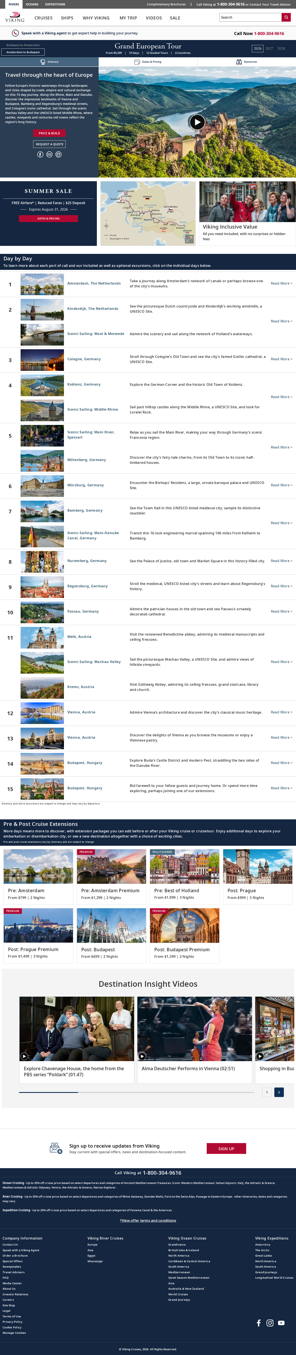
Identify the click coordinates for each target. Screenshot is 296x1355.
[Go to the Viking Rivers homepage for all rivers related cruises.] (14, 16)
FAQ (5, 1278)
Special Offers (13, 1261)
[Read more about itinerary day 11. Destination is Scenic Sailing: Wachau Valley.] (148, 663)
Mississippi (95, 1261)
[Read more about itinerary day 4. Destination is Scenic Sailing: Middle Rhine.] (148, 411)
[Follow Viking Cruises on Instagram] (270, 1323)
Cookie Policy (12, 1327)
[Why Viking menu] (116, 18)
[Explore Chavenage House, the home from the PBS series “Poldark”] (77, 1029)
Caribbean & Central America (189, 1261)
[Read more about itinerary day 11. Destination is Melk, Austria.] (148, 637)
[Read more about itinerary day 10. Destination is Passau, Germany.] (148, 612)
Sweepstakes (12, 1267)
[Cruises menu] (58, 18)
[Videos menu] (167, 18)
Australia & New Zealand (186, 1289)
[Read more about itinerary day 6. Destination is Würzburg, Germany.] (148, 486)
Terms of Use (12, 1316)
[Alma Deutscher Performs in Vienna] (194, 1029)
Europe (93, 1244)
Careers (8, 1300)
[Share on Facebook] (40, 154)
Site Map (9, 1305)
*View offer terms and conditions (148, 1220)
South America (178, 1267)
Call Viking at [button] (244, 4)
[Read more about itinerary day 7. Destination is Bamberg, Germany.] (148, 511)
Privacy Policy (13, 1322)
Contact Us (10, 1244)
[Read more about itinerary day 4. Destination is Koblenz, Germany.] (148, 385)
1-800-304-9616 (269, 33)
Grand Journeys (179, 1300)
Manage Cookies (14, 1333)
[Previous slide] (267, 1092)
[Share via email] (49, 154)
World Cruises (178, 1294)
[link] (43, 19)
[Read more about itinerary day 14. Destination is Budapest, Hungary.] (148, 763)
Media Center (12, 1283)
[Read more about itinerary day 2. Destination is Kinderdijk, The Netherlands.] (148, 309)
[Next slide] (279, 1092)
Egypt (91, 1255)
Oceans (32, 4)
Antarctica (262, 1244)
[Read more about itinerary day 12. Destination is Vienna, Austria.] (148, 713)
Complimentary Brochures (166, 4)
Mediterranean (179, 1272)
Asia (91, 1250)
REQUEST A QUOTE (49, 144)
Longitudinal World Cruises (274, 1278)
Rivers (14, 4)
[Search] (286, 17)
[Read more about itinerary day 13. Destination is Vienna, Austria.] (148, 738)
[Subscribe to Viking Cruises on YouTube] (281, 1323)
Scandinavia (177, 1244)
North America (178, 1255)
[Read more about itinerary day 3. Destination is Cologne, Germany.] (148, 360)
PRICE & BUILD (49, 133)
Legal (6, 1311)
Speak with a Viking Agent (21, 1250)
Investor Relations (15, 1294)
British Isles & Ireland (183, 1250)
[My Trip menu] (142, 18)
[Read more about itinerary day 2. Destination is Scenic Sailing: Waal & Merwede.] (148, 335)
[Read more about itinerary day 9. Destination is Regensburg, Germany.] (148, 587)
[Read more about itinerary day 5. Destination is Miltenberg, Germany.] (148, 461)
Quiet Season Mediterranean (189, 1278)
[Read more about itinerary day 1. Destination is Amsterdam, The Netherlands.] (148, 284)
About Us (9, 1289)
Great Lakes (263, 1255)
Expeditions (55, 4)
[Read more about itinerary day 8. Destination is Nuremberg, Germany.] (148, 561)
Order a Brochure (15, 1255)
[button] (58, 154)
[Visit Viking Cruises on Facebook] (258, 1323)
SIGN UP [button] (226, 1148)
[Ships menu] (78, 18)
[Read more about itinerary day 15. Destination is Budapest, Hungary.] (148, 789)
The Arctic (262, 1250)
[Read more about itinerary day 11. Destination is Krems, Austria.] (148, 688)
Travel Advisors (13, 1272)
